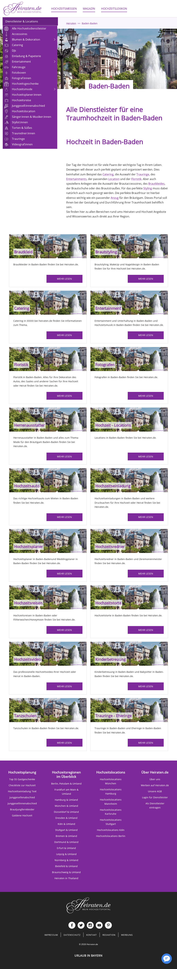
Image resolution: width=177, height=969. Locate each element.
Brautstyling (106, 251)
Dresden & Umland (66, 818)
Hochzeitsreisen (28, 602)
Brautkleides (156, 184)
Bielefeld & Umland (66, 866)
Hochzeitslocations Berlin (110, 836)
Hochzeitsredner (110, 546)
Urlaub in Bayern (88, 955)
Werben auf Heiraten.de (155, 785)
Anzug (115, 198)
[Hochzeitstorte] (129, 597)
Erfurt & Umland (66, 848)
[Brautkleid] (48, 246)
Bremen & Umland (66, 836)
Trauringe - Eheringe (113, 715)
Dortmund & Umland (66, 842)
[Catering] (48, 302)
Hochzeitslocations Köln (110, 830)
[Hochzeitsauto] (48, 480)
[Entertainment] (129, 302)
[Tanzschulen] (48, 710)
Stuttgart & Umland (66, 830)
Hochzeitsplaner (28, 546)
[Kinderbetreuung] (129, 653)
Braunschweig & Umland (66, 872)
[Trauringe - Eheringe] (129, 710)
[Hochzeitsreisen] (48, 597)
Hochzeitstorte (108, 602)
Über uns (155, 779)
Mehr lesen (64, 278)
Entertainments (76, 179)
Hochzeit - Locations (113, 425)
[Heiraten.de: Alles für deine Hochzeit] (88, 905)
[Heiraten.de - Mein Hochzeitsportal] (22, 8)
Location (113, 179)
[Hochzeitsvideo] (48, 653)
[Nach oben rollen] (155, 961)
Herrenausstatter (29, 425)
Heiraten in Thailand (66, 878)
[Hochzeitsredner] (129, 541)
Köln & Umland (66, 824)
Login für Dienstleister (155, 797)
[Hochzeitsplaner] (48, 541)
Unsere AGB (155, 791)
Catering (108, 174)
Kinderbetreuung (110, 659)
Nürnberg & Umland (66, 860)
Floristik (136, 179)
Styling (147, 188)
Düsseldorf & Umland (66, 811)
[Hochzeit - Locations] (129, 419)
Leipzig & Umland (66, 854)
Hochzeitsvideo (27, 659)
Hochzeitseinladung (113, 485)
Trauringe (142, 174)
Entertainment (108, 308)
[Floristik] (48, 359)
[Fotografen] (129, 359)
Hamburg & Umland (66, 799)
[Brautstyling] (129, 246)
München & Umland (66, 805)
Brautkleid (23, 251)
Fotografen (105, 364)
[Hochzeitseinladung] (129, 480)
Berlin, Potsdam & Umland (66, 783)
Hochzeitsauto (27, 485)
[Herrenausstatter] (48, 419)
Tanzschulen (25, 715)
